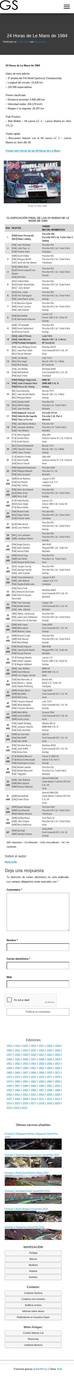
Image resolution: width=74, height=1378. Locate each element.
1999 (57, 1090)
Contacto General (33, 1293)
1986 (9, 1085)
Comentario (14, 889)
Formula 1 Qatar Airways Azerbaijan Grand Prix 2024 (32, 1155)
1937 (9, 1054)
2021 (9, 1108)
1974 (25, 1077)
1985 (57, 1081)
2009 (25, 1099)
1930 (9, 1050)
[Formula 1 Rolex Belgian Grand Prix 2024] (33, 1216)
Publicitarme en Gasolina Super (33, 1317)
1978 (57, 1077)
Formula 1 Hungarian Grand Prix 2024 (24, 1227)
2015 (17, 1103)
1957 (57, 1063)
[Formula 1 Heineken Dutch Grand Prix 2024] (33, 1198)
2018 (41, 1103)
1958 (9, 1068)
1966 (17, 1072)
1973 (17, 1077)
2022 (17, 1108)
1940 (33, 1054)
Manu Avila (40, 41)
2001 (17, 1094)
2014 (9, 1103)
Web (9, 977)
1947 (33, 1059)
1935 (49, 1050)
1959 (17, 1068)
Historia (33, 1271)
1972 (9, 1077)
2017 (33, 1103)
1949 (49, 1059)
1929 (57, 1046)
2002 (25, 1094)
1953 (25, 1063)
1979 (9, 1081)
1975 (33, 1077)
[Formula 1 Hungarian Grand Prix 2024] (33, 1234)
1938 (17, 1054)
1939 (25, 1054)
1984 (49, 1081)
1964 (57, 1068)
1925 (25, 1046)
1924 (17, 1046)
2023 (24, 1108)
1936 (57, 1050)
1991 (49, 1085)
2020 (57, 1103)
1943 (57, 1054)
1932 (25, 1050)
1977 (49, 1077)
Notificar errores (33, 1305)
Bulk (59, 1369)
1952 (17, 1063)
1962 (41, 1068)
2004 (41, 1094)
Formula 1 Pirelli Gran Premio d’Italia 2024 (27, 1173)
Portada (33, 1253)
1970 (49, 1072)
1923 (9, 1046)
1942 (49, 1054)
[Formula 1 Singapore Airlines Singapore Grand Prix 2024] (33, 1144)
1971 (57, 1072)
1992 (57, 1085)
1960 (25, 1068)
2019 (49, 1103)
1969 (41, 1072)
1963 (49, 1068)
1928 (49, 1046)
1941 (41, 1054)
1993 (9, 1090)
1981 (25, 1081)
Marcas (33, 1259)
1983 (41, 1081)
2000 (9, 1094)
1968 (33, 1072)
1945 (17, 1059)
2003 (33, 1094)
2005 (49, 1094)
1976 (41, 1077)
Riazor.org (33, 1339)
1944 (9, 1059)
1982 (33, 1081)
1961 (33, 1068)
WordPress (41, 1369)
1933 (33, 1050)
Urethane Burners (33, 1345)
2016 (25, 1103)
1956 (49, 1063)
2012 (49, 1099)
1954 (33, 1063)
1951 (9, 1063)
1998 (49, 1090)
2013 (57, 1099)
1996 (33, 1090)
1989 (33, 1085)
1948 (41, 1059)
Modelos (33, 1265)
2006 (57, 1094)
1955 (41, 1063)
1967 (25, 1072)
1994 (17, 1090)
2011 (41, 1099)
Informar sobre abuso (33, 1311)
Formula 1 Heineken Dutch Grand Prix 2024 (27, 1191)
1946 (25, 1059)
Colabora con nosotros (33, 1299)
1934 (41, 1050)
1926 (33, 1046)
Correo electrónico (18, 958)
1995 (25, 1090)
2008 (17, 1099)
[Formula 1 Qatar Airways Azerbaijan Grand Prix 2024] (33, 1162)
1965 (9, 1072)
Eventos (33, 1277)
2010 (33, 1099)
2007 (9, 1099)
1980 (17, 1081)
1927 (41, 1046)
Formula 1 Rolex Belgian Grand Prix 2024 (26, 1209)
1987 (17, 1085)
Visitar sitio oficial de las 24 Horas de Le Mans (33, 150)
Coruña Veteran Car (33, 1333)
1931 (17, 1050)
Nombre (12, 940)
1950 (57, 1059)
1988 (25, 1085)
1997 (41, 1090)
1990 (41, 1085)
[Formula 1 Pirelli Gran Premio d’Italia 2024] (33, 1180)
